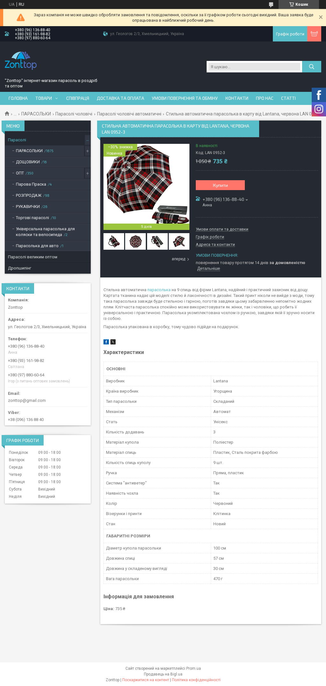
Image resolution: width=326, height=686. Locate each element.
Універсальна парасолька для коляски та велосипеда (45, 231)
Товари (43, 98)
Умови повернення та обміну (185, 98)
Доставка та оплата (120, 98)
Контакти (236, 98)
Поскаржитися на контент (145, 680)
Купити (220, 185)
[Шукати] (311, 66)
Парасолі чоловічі (73, 113)
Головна (18, 98)
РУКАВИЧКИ (28, 206)
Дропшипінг (19, 268)
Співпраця (77, 98)
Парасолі (17, 139)
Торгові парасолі (32, 217)
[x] (113, 343)
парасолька (159, 289)
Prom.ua (193, 668)
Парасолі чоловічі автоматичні (129, 113)
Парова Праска (31, 184)
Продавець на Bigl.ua (163, 674)
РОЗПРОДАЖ (28, 195)
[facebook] (106, 343)
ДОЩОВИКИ (28, 161)
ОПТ (20, 173)
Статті (288, 98)
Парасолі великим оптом (32, 256)
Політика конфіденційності (196, 680)
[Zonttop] (21, 61)
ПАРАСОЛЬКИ (36, 113)
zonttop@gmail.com (27, 400)
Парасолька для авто (37, 245)
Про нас (264, 98)
